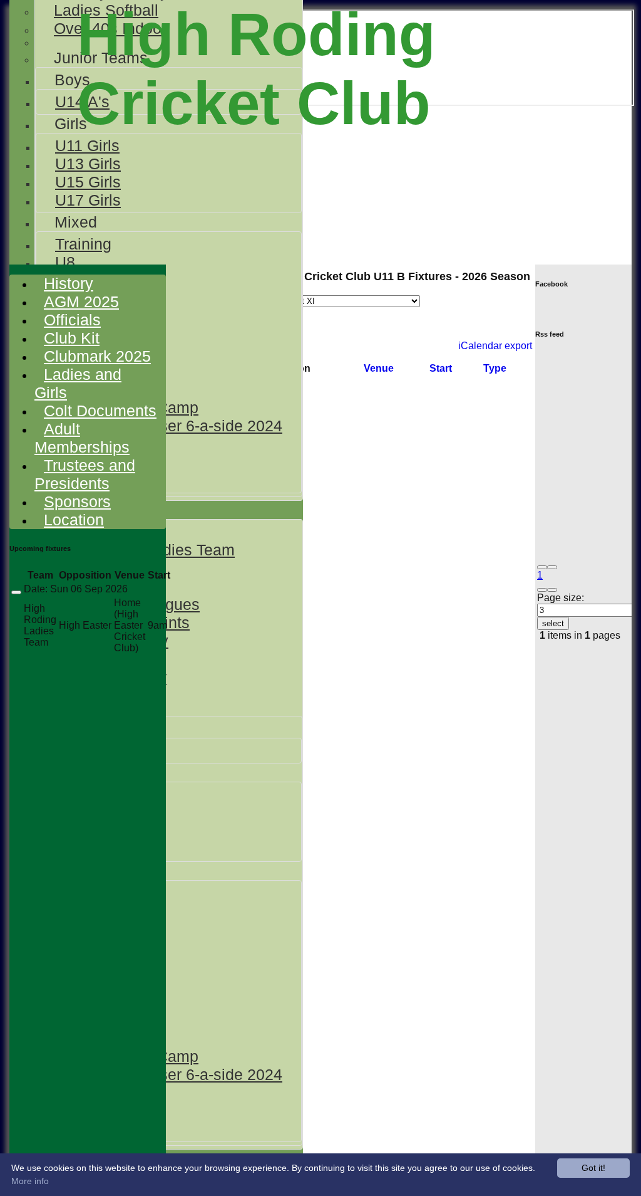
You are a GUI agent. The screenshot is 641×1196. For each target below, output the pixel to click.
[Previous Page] (552, 567)
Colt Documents (100, 410)
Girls (70, 123)
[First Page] (542, 567)
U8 (65, 262)
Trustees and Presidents (84, 474)
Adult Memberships (82, 438)
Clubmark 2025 (97, 356)
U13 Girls (88, 163)
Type (494, 368)
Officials (72, 319)
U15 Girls (88, 182)
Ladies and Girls (77, 383)
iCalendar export (495, 345)
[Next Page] (542, 590)
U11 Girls (87, 145)
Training (83, 244)
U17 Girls (88, 200)
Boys (72, 79)
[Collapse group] (16, 592)
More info (30, 1181)
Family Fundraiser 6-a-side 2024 (168, 425)
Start (440, 368)
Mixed (75, 222)
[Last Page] (552, 590)
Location (74, 519)
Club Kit (72, 338)
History (68, 283)
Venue (379, 368)
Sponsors (77, 501)
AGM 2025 (81, 301)
